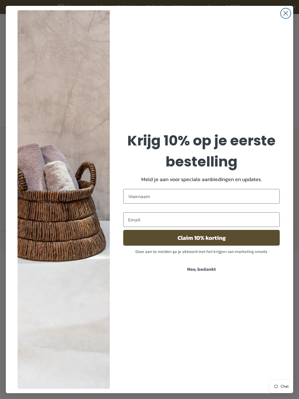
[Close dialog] (286, 13)
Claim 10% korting (202, 237)
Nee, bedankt (201, 269)
